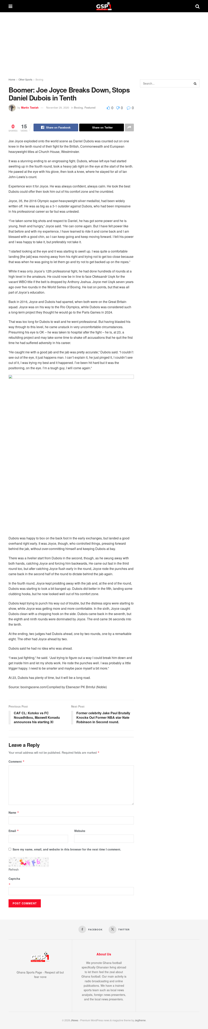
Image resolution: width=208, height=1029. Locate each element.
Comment (17, 761)
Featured (89, 107)
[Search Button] (197, 6)
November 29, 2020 (57, 107)
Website (79, 831)
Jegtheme (140, 1020)
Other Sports (25, 79)
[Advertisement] (104, 42)
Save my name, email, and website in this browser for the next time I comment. (67, 849)
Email (14, 831)
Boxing (39, 79)
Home (12, 79)
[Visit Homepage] (104, 6)
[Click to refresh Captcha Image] (29, 862)
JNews (74, 1020)
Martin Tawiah (30, 107)
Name (14, 812)
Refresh (14, 869)
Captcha (14, 879)
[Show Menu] (10, 6)
